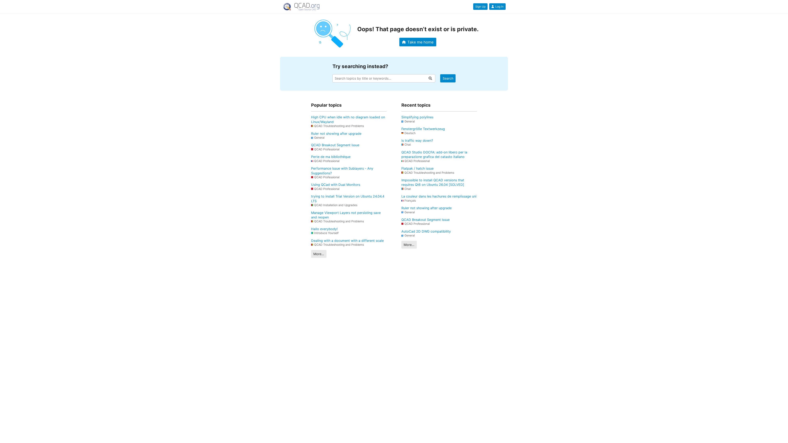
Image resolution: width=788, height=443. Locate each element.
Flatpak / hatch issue (417, 168)
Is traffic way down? (417, 140)
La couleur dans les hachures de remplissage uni (438, 196)
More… (318, 254)
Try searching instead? (360, 66)
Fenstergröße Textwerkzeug (423, 129)
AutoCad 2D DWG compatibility (426, 231)
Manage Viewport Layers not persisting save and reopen (346, 215)
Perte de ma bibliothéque (330, 157)
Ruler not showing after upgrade (336, 133)
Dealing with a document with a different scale (347, 241)
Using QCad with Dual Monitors (335, 185)
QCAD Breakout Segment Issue (335, 145)
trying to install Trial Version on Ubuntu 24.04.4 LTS (347, 198)
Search (448, 78)
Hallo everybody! (324, 229)
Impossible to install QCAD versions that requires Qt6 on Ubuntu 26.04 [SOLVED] (432, 182)
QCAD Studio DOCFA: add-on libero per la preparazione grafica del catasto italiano (434, 154)
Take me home (420, 42)
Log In (499, 6)
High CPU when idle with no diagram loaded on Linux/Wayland (348, 119)
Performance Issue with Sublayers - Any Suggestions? (342, 170)
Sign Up (480, 6)
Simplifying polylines (417, 117)
